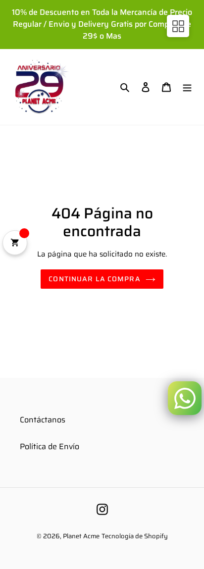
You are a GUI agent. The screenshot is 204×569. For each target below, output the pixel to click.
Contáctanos (42, 420)
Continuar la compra (94, 278)
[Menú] (187, 87)
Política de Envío (49, 446)
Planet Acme (81, 536)
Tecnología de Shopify (135, 536)
